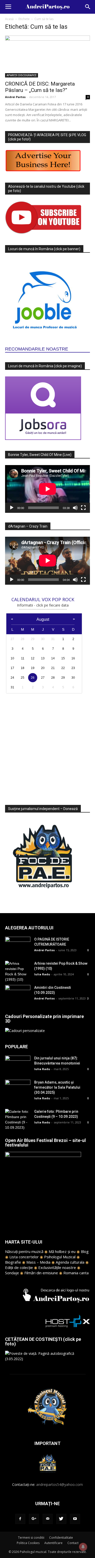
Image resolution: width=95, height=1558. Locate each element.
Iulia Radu (42, 974)
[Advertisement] (47, 746)
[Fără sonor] (75, 507)
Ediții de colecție (19, 1267)
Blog (85, 1251)
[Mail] (48, 1519)
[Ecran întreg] (83, 507)
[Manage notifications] (83, 1547)
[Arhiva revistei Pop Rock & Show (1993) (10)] (17, 971)
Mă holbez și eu (62, 1251)
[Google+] (34, 1519)
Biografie (13, 1262)
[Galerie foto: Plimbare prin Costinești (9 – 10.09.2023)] (17, 1119)
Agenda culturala (70, 1262)
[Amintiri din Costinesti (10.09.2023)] (17, 994)
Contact (73, 1543)
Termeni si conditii (31, 1537)
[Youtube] (75, 1519)
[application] (47, 489)
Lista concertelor (24, 1256)
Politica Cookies (28, 1543)
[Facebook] (20, 1519)
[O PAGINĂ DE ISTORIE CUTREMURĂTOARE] (17, 945)
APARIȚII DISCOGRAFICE (21, 75)
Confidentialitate (61, 1537)
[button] (88, 7)
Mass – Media (38, 1262)
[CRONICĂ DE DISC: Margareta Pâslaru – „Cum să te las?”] (47, 56)
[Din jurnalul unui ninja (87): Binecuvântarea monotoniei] (17, 1064)
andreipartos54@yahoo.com (59, 1484)
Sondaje (12, 1272)
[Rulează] (11, 507)
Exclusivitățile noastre (57, 1267)
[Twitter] (61, 1519)
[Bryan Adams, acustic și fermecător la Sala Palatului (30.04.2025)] (17, 1088)
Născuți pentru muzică (24, 1251)
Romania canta (76, 1272)
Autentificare (53, 1543)
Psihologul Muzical (59, 1256)
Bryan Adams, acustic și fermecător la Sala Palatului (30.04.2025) (57, 1087)
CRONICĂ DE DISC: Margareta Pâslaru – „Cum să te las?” (40, 87)
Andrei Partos (15, 97)
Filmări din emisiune (41, 1272)
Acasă (9, 19)
